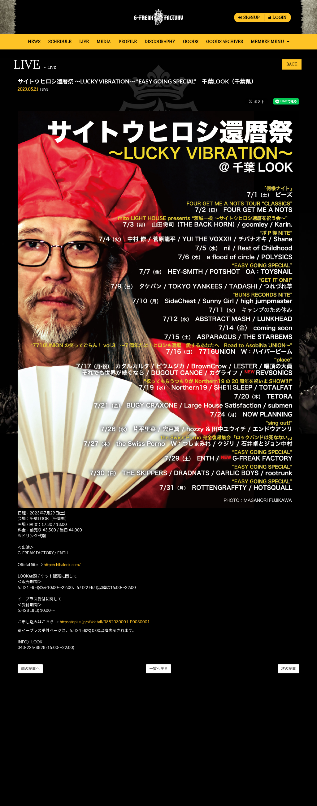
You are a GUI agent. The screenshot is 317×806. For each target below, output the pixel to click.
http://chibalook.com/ (62, 565)
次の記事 (288, 669)
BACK (291, 64)
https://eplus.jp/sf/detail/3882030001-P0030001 (105, 622)
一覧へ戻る (158, 669)
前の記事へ (30, 669)
